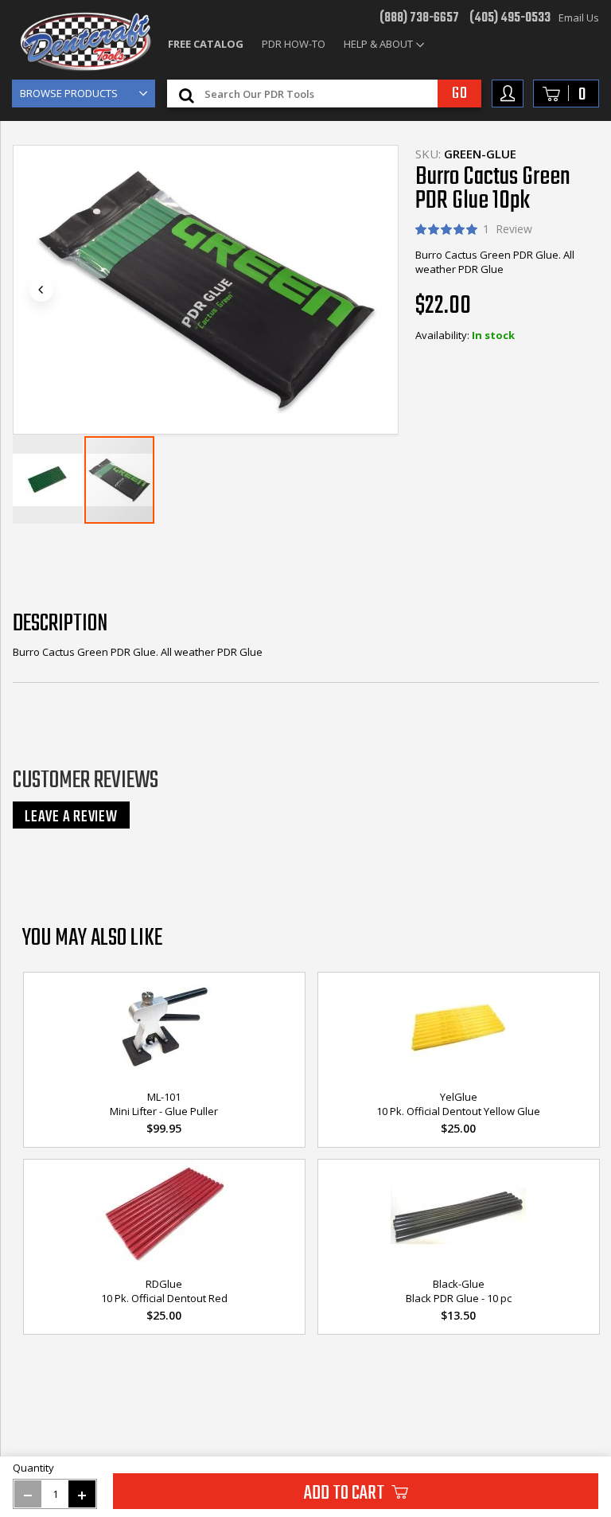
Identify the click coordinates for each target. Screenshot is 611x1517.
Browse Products (69, 93)
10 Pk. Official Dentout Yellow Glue (458, 1111)
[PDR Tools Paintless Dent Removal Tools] (85, 42)
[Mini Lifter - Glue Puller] (164, 1028)
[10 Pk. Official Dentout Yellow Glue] (458, 1028)
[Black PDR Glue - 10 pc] (458, 1215)
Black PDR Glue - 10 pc (459, 1298)
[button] (41, 290)
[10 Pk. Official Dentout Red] (164, 1215)
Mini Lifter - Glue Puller (164, 1111)
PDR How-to (293, 44)
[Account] (507, 93)
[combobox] (340, 93)
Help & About (378, 44)
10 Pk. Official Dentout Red (164, 1298)
